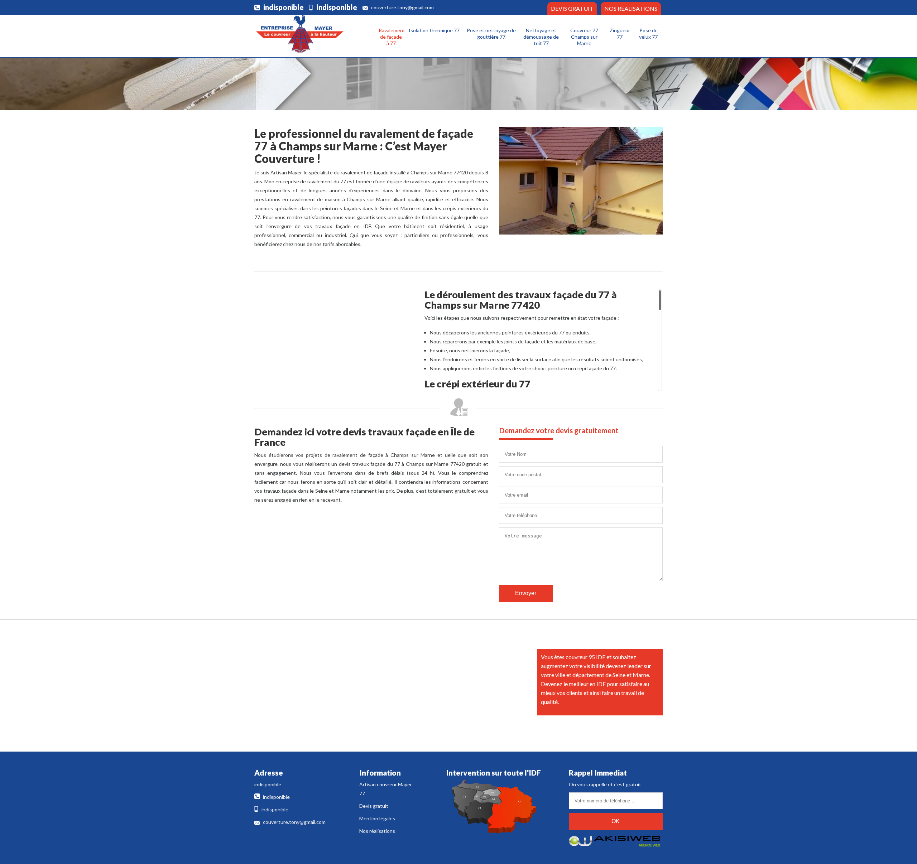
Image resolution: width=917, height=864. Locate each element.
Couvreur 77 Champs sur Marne (584, 36)
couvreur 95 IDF (585, 656)
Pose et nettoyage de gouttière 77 (491, 33)
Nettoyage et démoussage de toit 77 (541, 36)
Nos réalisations (630, 8)
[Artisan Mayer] (299, 34)
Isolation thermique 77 (434, 30)
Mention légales (377, 818)
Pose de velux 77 (648, 33)
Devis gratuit (572, 8)
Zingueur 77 (620, 33)
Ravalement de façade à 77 (392, 36)
